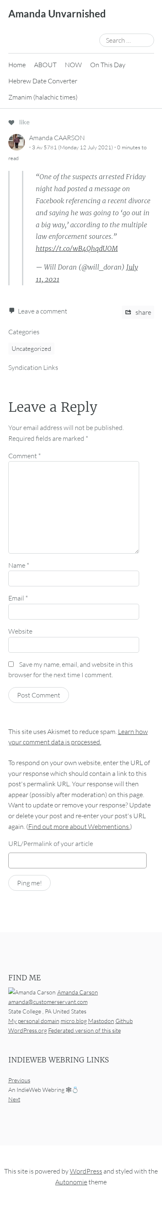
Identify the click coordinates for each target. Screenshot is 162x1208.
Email (18, 598)
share (142, 312)
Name (18, 565)
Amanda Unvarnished (57, 13)
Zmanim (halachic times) (43, 97)
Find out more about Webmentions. (79, 826)
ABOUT (45, 65)
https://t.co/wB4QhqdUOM (77, 248)
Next (14, 1099)
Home (17, 65)
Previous (19, 1080)
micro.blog (74, 1020)
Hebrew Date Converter (42, 81)
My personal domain (33, 1020)
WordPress (86, 1171)
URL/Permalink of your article (50, 843)
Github (124, 1020)
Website (20, 631)
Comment (24, 456)
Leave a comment (42, 311)
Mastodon (101, 1020)
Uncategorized (31, 348)
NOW (73, 65)
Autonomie (71, 1182)
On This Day (107, 65)
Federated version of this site (84, 1030)
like (24, 122)
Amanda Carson (77, 992)
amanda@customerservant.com (48, 1001)
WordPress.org (27, 1030)
